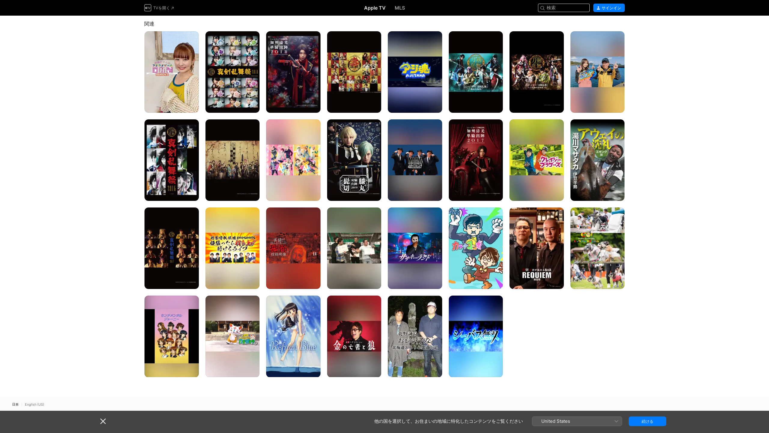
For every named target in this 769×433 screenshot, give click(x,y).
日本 (15, 404)
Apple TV (375, 8)
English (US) (34, 404)
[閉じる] (103, 421)
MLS (400, 8)
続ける (647, 421)
